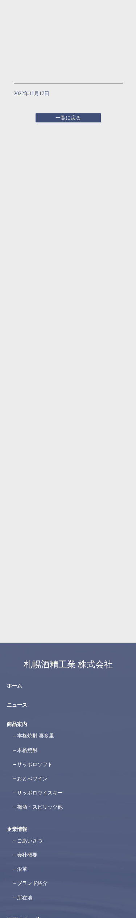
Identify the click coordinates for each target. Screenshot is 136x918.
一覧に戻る (68, 118)
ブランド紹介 (32, 883)
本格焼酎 (27, 750)
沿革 (22, 869)
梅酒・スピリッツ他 (40, 807)
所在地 (24, 898)
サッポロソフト (35, 764)
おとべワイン (32, 778)
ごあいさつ (29, 841)
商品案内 (17, 724)
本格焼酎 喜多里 (35, 736)
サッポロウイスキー (40, 793)
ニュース (17, 705)
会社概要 (27, 855)
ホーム (14, 685)
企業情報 (17, 829)
